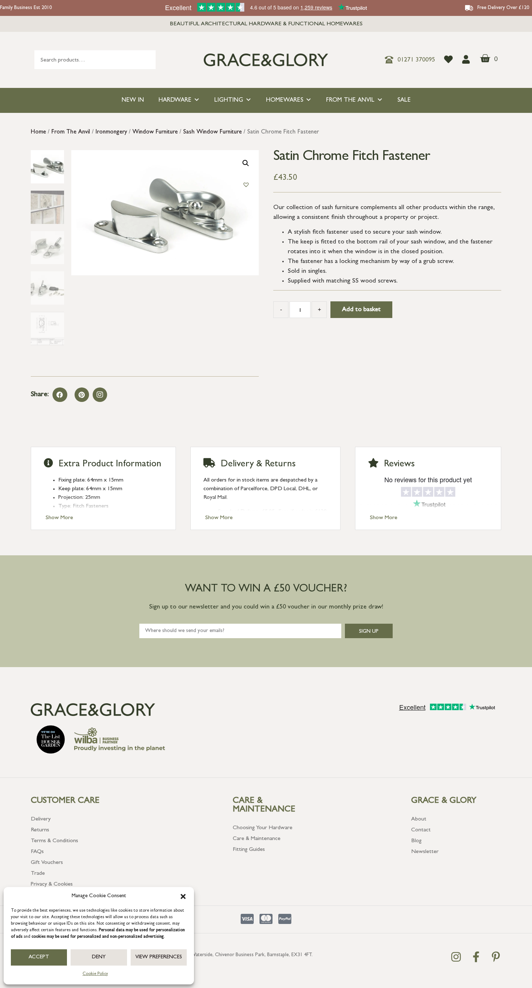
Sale (404, 100)
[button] (183, 896)
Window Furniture (155, 132)
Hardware (175, 100)
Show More (59, 518)
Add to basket (361, 310)
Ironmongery (111, 132)
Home (38, 132)
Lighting (228, 100)
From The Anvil (350, 100)
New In (133, 100)
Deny (99, 957)
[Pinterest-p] (495, 956)
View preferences (158, 957)
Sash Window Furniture (212, 132)
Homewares (284, 100)
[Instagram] (100, 394)
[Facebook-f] (475, 956)
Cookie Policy (95, 974)
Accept (39, 957)
